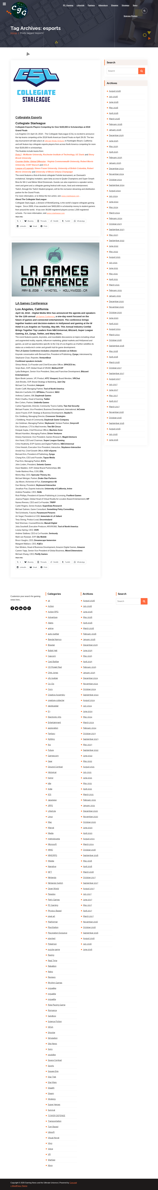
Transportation (54, 1121)
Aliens (50, 623)
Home (13, 33)
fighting (51, 739)
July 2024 (113, 196)
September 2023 (116, 229)
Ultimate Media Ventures (54, 141)
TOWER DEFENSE (56, 1115)
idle (49, 783)
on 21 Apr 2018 (28, 110)
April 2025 (113, 152)
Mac (50, 822)
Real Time (52, 960)
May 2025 (113, 146)
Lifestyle (80, 5)
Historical (52, 772)
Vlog (50, 1143)
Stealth (51, 1088)
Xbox (50, 1165)
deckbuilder (53, 706)
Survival (51, 1110)
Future (70, 297)
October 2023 (115, 224)
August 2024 (115, 191)
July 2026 (113, 96)
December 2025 (116, 135)
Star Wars (52, 1082)
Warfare (51, 1160)
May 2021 (113, 274)
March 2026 (114, 119)
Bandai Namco (54, 639)
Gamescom (53, 756)
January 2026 (115, 130)
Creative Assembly (56, 695)
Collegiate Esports (28, 117)
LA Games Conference (31, 303)
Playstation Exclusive (57, 933)
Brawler (51, 645)
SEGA (50, 1027)
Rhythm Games (55, 983)
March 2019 (114, 335)
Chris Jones (53, 673)
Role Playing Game (56, 1005)
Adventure (103, 5)
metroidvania (54, 839)
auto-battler (53, 634)
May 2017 (113, 395)
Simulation (53, 1038)
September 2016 (116, 423)
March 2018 (114, 362)
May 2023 (113, 235)
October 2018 (115, 340)
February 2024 (115, 218)
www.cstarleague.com (70, 196)
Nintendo (52, 877)
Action (51, 606)
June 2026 (113, 102)
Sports (59, 110)
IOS (49, 794)
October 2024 (115, 180)
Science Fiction (131, 16)
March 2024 (114, 213)
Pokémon (52, 944)
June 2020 (113, 318)
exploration (53, 728)
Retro (50, 972)
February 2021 (115, 290)
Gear (50, 761)
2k (49, 601)
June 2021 (113, 268)
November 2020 (116, 307)
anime (50, 628)
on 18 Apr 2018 (28, 297)
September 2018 (116, 346)
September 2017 (116, 373)
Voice (50, 1149)
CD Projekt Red (55, 667)
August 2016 (114, 429)
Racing (51, 955)
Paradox (51, 894)
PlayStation (53, 927)
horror (50, 778)
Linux (50, 816)
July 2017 (113, 384)
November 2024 (116, 174)
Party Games (54, 900)
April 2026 (113, 113)
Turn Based (53, 1127)
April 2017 (113, 401)
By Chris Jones (45, 110)
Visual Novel (53, 1138)
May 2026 (113, 108)
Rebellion (52, 966)
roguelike (52, 988)
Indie (50, 789)
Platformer (53, 922)
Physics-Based (54, 911)
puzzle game (54, 949)
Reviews (52, 977)
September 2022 (116, 240)
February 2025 (115, 157)
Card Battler (53, 661)
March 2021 (114, 285)
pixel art (51, 916)
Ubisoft (51, 1132)
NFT (50, 872)
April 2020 (113, 323)
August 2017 (114, 379)
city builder (53, 678)
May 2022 (113, 252)
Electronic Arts (54, 717)
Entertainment (62, 297)
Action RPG (53, 612)
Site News (52, 1043)
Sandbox (52, 1016)
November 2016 (116, 412)
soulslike (52, 1055)
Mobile (51, 861)
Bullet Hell (52, 650)
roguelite (52, 994)
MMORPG (52, 855)
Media (82, 297)
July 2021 (113, 263)
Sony (135, 5)
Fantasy (91, 5)
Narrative (52, 866)
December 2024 (116, 168)
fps (49, 745)
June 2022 (113, 246)
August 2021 (114, 257)
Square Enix (53, 1071)
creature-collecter (56, 700)
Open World (53, 888)
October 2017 (115, 368)
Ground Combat (55, 767)
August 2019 (114, 329)
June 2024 (113, 202)
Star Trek (52, 1077)
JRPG (50, 805)
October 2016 (115, 418)
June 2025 (113, 141)
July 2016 (113, 434)
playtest (51, 938)
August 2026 (115, 91)
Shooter (114, 5)
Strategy (125, 5)
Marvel (51, 828)
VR (49, 1154)
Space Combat (55, 1060)
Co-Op (51, 684)
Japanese (52, 800)
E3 (49, 711)
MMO (50, 850)
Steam (51, 1093)
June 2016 (113, 440)
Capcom (52, 656)
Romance (52, 1010)
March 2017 (114, 407)
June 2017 (113, 390)
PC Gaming (68, 5)
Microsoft (52, 844)
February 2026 (115, 124)
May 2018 (113, 351)
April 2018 (113, 357)
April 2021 (113, 279)
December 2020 (116, 301)
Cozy (50, 689)
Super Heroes (54, 1104)
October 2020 (115, 312)
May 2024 (113, 207)
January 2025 (115, 163)
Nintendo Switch (55, 883)
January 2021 (115, 296)
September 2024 (116, 185)
